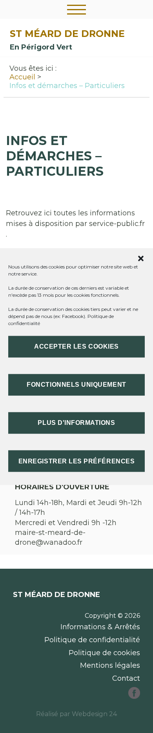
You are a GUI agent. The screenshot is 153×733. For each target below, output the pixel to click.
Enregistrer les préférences (76, 460)
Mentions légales (110, 665)
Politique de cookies (104, 652)
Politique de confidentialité (92, 640)
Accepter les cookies (76, 346)
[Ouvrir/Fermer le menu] (76, 9)
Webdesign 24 (94, 714)
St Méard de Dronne (67, 33)
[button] (141, 258)
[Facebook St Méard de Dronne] (134, 696)
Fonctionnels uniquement (76, 384)
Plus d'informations (76, 422)
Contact (126, 678)
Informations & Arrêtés (100, 627)
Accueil (22, 77)
